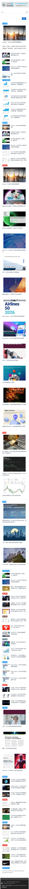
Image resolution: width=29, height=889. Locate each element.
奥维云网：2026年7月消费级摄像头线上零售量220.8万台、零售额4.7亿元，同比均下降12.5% (18, 160)
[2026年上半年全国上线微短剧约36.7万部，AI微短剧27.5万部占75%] (6, 792)
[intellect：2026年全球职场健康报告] (14, 26)
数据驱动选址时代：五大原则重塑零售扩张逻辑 (13, 426)
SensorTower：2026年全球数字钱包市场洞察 (13, 338)
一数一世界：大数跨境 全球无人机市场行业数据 (13, 564)
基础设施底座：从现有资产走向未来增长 (12, 294)
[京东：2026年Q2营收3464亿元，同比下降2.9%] (6, 625)
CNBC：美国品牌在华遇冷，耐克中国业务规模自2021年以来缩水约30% (19, 863)
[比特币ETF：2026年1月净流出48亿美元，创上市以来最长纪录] (14, 457)
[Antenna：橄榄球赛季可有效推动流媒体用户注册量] (6, 802)
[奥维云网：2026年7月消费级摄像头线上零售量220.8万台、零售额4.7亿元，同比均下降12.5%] (6, 158)
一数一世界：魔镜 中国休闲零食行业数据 (12, 542)
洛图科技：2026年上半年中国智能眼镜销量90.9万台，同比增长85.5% (18, 604)
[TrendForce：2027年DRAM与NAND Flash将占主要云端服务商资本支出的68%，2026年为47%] (6, 838)
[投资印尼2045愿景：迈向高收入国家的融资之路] (6, 53)
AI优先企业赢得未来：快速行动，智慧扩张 (12, 228)
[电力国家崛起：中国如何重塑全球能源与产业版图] (14, 388)
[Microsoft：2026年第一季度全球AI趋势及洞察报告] (6, 66)
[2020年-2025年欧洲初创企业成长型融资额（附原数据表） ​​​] (6, 109)
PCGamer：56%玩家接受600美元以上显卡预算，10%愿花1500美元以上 (18, 856)
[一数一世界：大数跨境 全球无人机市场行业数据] (14, 548)
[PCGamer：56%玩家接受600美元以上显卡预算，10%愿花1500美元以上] (6, 854)
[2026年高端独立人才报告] (14, 366)
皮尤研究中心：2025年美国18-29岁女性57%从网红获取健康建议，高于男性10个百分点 (18, 657)
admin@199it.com (23, 885)
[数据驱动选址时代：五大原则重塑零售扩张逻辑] (14, 410)
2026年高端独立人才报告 (8, 382)
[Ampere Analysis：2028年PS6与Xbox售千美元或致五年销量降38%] (6, 786)
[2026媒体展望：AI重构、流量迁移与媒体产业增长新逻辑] (6, 808)
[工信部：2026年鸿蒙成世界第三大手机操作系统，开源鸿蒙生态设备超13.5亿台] (6, 700)
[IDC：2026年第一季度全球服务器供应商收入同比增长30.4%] (6, 151)
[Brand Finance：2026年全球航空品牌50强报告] (14, 300)
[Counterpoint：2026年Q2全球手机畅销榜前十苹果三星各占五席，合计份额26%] (6, 694)
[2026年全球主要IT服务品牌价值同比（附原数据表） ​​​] (6, 115)
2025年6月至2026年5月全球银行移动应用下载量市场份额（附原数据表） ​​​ (19, 97)
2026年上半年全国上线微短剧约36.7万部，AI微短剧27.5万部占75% (18, 794)
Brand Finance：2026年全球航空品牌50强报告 (13, 316)
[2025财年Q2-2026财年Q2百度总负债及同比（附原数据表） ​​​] (6, 89)
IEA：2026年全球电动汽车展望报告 (10, 272)
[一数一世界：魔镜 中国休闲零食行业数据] (14, 526)
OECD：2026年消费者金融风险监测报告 (12, 726)
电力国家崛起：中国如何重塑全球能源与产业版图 (14, 404)
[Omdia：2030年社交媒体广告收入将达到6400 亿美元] (6, 648)
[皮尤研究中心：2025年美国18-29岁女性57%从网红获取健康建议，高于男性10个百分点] (6, 655)
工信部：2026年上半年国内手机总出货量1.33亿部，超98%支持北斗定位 (18, 598)
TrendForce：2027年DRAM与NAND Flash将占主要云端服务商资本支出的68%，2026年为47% (18, 840)
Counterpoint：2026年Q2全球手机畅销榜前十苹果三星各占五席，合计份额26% (18, 696)
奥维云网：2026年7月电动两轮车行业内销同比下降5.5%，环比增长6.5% (18, 611)
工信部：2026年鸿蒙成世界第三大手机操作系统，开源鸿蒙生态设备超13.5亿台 (18, 702)
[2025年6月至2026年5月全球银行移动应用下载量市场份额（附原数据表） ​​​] (6, 96)
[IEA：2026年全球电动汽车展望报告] (6, 73)
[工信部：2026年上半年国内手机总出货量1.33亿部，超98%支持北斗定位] (6, 596)
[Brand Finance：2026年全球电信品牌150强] (6, 678)
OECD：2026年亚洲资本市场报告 (10, 360)
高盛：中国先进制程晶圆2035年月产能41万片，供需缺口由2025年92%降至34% (18, 588)
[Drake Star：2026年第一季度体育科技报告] (14, 754)
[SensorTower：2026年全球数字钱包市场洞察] (14, 322)
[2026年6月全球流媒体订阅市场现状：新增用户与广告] (6, 815)
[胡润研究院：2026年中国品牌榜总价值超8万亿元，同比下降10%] (6, 848)
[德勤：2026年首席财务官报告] (14, 732)
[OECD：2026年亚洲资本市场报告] (14, 344)
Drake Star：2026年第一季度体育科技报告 (12, 770)
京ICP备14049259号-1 (15, 881)
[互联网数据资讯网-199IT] (14, 4)
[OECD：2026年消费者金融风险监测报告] (14, 710)
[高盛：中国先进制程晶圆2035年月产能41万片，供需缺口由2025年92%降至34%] (6, 586)
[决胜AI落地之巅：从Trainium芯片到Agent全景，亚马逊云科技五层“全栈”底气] (14, 504)
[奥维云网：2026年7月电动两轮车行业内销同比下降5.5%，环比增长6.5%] (6, 609)
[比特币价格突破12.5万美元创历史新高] (14, 479)
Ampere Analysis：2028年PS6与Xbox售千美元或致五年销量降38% (19, 788)
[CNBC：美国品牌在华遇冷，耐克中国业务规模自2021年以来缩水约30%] (6, 861)
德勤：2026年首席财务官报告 (9, 748)
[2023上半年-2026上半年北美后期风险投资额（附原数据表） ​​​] (6, 102)
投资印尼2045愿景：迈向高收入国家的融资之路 (13, 206)
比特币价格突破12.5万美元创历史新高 (11, 495)
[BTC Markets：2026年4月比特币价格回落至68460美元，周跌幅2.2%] (14, 435)
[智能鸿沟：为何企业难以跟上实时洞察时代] (6, 642)
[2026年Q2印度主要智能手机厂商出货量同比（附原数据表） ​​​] (6, 82)
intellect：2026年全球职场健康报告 (12, 42)
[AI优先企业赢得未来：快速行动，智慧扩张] (6, 60)
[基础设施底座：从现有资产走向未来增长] (14, 278)
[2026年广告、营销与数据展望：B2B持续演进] (6, 632)
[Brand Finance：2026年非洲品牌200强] (6, 671)
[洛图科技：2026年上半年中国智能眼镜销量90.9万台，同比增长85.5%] (6, 603)
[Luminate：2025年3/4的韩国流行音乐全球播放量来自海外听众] (6, 779)
